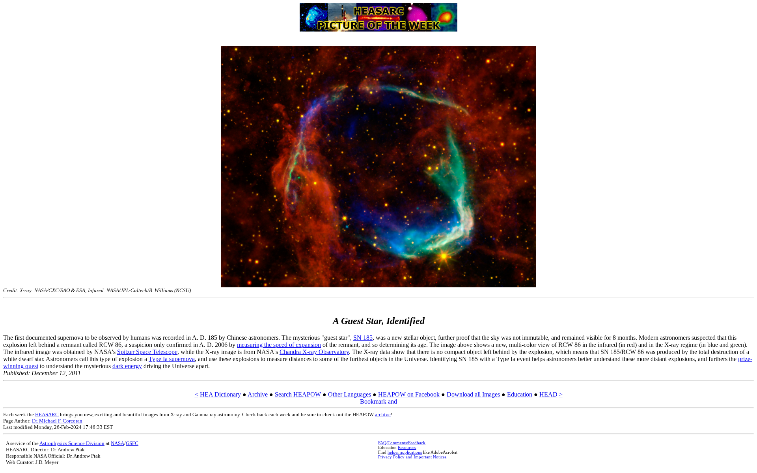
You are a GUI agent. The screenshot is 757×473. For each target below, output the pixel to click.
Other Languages (349, 394)
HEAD (548, 394)
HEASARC (47, 414)
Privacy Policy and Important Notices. (412, 456)
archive (383, 414)
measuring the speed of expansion (279, 344)
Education (519, 394)
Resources (407, 447)
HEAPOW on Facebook (409, 394)
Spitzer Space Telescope (147, 351)
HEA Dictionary (220, 394)
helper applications (405, 452)
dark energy (127, 366)
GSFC (132, 443)
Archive (258, 394)
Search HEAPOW (298, 394)
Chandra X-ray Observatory (314, 351)
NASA (117, 443)
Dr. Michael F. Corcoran (57, 421)
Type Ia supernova (172, 359)
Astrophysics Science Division (71, 443)
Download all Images (473, 394)
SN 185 (363, 337)
